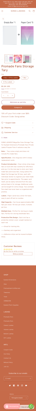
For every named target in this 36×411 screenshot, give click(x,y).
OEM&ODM (7, 301)
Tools (5, 296)
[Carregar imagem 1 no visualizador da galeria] (9, 59)
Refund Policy (8, 362)
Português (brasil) (17, 398)
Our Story (7, 354)
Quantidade (4, 92)
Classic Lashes (8, 325)
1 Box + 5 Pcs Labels (10, 77)
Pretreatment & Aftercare (12, 288)
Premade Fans (8, 321)
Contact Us (7, 358)
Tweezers (7, 292)
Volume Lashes (8, 329)
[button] (2, 11)
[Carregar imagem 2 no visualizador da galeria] (18, 59)
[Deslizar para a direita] (34, 59)
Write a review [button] (18, 254)
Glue (5, 284)
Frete (2, 88)
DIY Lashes (7, 338)
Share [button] (5, 137)
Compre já (18, 107)
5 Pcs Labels (7, 82)
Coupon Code (8, 349)
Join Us (6, 366)
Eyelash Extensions (10, 280)
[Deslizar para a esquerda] (2, 59)
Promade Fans (8, 317)
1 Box (24, 77)
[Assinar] (30, 378)
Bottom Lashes (8, 333)
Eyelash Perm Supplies (11, 305)
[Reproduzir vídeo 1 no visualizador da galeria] (27, 59)
